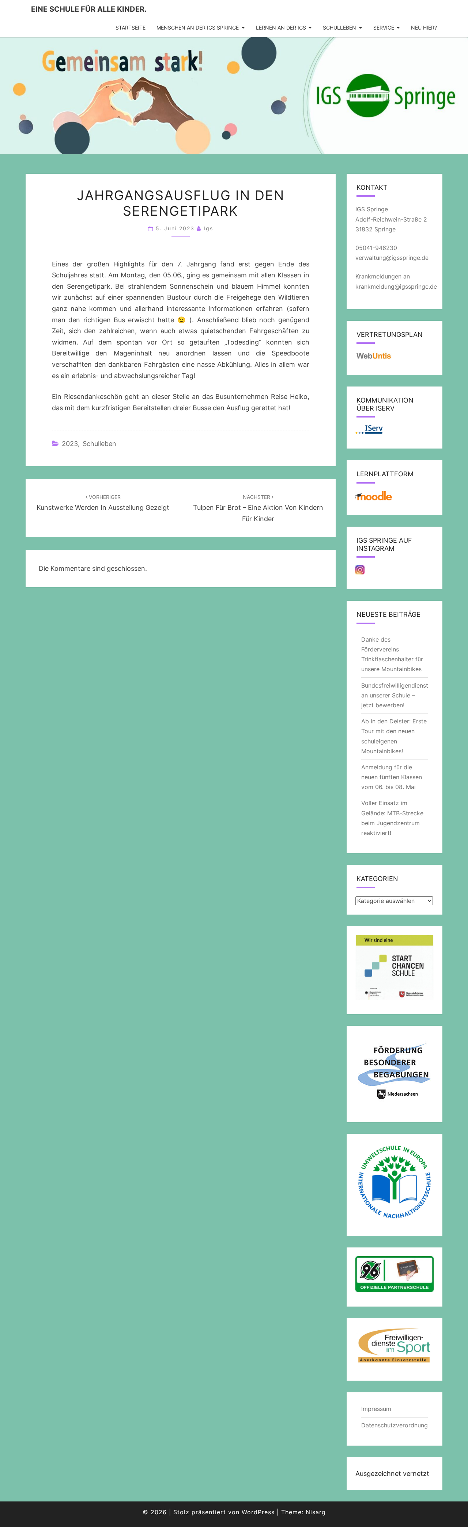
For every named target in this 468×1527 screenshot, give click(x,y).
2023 (70, 443)
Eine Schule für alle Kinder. (89, 9)
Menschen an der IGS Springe (197, 27)
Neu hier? (424, 27)
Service (383, 27)
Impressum (376, 1408)
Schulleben (339, 27)
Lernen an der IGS (281, 27)
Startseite (131, 27)
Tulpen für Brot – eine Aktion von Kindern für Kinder (258, 508)
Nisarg (316, 1512)
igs (208, 228)
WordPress (258, 1512)
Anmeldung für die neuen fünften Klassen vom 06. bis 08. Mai (391, 777)
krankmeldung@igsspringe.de (396, 286)
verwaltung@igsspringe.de (392, 257)
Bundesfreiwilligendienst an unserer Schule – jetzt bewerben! (394, 695)
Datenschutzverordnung (394, 1425)
